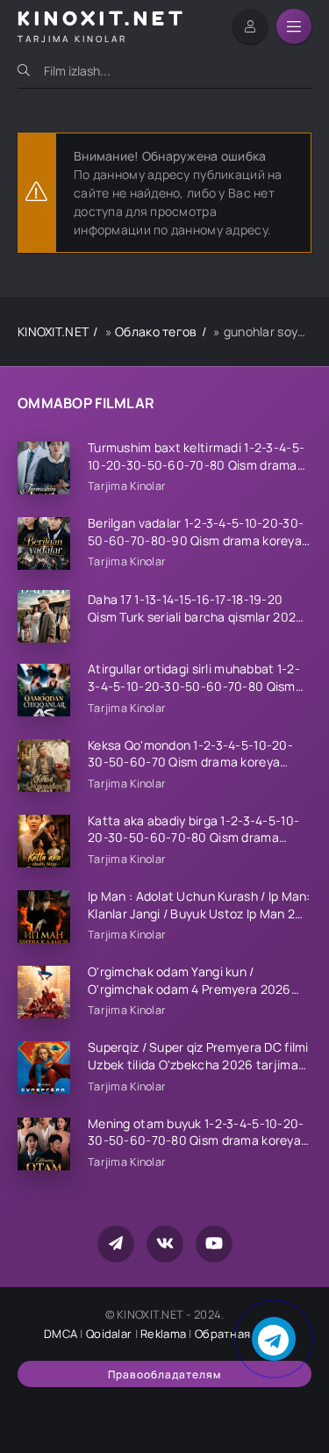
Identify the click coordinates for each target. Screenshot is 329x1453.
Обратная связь (240, 1334)
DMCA (60, 1334)
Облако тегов (156, 331)
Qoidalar (109, 1334)
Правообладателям (164, 1374)
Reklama (163, 1334)
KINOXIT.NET (53, 331)
